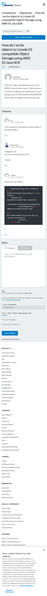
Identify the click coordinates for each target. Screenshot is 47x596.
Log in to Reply (9, 333)
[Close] (44, 549)
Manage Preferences (9, 591)
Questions (25, 12)
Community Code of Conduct (11, 339)
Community (9, 12)
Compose (11, 248)
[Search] (28, 31)
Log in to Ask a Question (23, 37)
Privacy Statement (26, 585)
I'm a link (4, 315)
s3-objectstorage (14, 67)
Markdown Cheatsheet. (14, 300)
